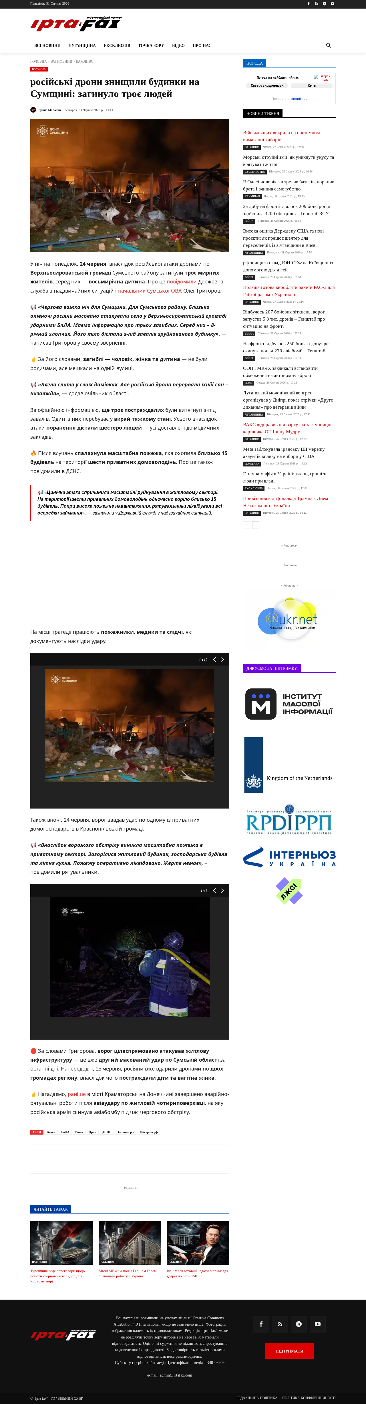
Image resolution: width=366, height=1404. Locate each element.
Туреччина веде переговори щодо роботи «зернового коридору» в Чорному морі (57, 1276)
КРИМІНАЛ (252, 196)
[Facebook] (308, 4)
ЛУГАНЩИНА (254, 252)
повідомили (182, 281)
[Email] (142, 1159)
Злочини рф (125, 1132)
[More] (169, 1159)
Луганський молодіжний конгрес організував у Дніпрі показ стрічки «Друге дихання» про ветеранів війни (288, 400)
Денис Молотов (50, 110)
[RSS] (316, 4)
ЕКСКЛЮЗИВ (254, 488)
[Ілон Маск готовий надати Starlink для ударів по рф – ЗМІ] (198, 1243)
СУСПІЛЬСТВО (255, 171)
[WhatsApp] (129, 1159)
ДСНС (107, 1132)
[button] (329, 46)
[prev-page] (246, 525)
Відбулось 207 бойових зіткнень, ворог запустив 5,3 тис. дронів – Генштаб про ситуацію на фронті (284, 319)
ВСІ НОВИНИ (61, 61)
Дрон (92, 1132)
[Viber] (116, 1159)
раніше (77, 1094)
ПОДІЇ (248, 382)
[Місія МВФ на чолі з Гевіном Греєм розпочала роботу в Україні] (130, 1243)
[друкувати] (155, 1159)
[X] (103, 1159)
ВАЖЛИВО (85, 61)
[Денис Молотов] (34, 110)
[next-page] (255, 525)
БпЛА (65, 1132)
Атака (51, 1132)
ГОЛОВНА (38, 61)
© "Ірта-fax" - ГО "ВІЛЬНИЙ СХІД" (56, 1399)
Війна (79, 1132)
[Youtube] (332, 4)
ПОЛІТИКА (252, 463)
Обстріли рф (149, 1132)
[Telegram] (324, 4)
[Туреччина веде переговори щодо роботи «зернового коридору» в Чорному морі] (61, 1243)
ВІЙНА (249, 221)
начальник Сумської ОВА (150, 290)
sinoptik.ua (299, 99)
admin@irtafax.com (176, 1375)
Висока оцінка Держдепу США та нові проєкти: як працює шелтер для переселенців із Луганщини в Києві (283, 238)
